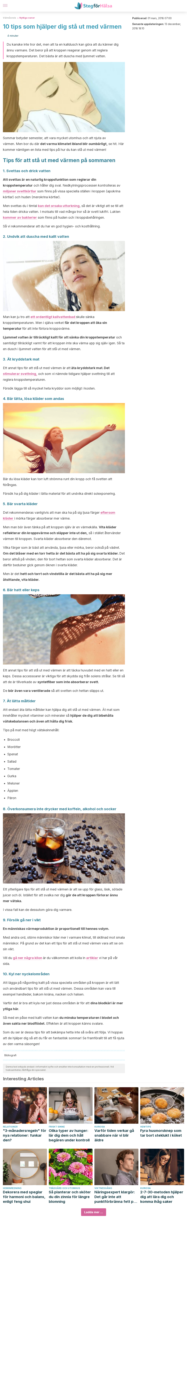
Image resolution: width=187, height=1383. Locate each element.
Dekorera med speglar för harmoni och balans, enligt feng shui (24, 1197)
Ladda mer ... (93, 1212)
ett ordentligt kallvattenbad (53, 317)
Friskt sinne (57, 1126)
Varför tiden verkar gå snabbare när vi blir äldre (114, 1135)
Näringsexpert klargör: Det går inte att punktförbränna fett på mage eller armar (115, 1197)
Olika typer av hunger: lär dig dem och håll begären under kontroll (69, 1135)
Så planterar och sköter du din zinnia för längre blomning (70, 1197)
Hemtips (145, 1126)
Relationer (10, 1126)
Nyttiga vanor (27, 17)
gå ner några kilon (27, 958)
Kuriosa (99, 1126)
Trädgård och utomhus (64, 1188)
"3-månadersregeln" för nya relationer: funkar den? (24, 1135)
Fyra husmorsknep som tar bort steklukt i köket (161, 1133)
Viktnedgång (103, 1188)
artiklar (92, 958)
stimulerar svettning (19, 374)
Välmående (9, 17)
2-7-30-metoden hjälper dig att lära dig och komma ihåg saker (161, 1197)
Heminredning (12, 1188)
